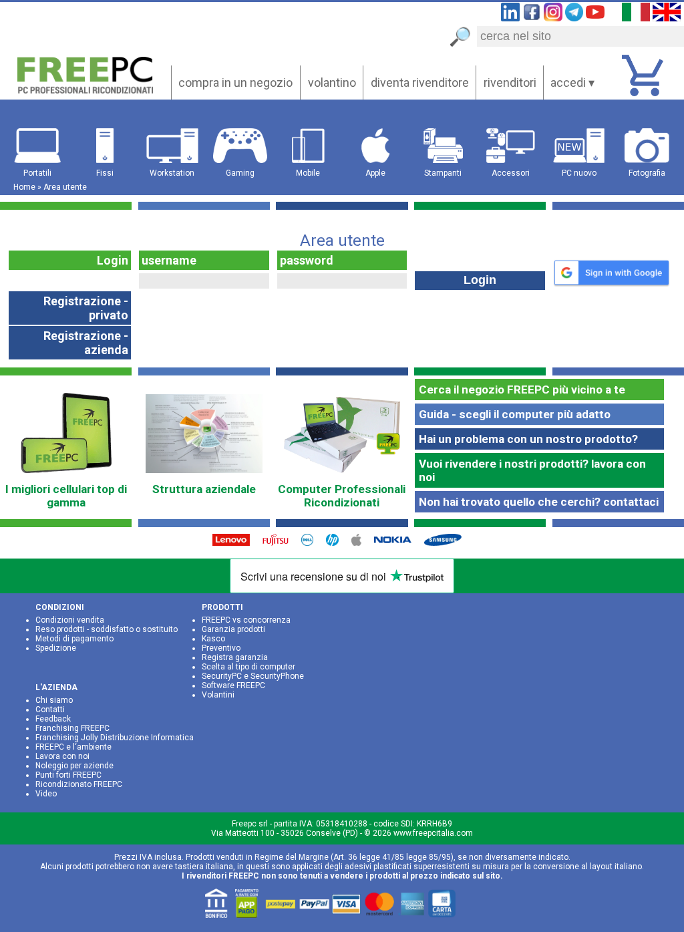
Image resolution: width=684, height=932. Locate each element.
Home (24, 187)
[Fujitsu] (281, 543)
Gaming (240, 173)
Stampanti (443, 173)
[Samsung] (447, 543)
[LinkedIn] (510, 17)
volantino (332, 82)
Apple (375, 173)
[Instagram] (553, 17)
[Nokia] (397, 543)
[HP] (337, 543)
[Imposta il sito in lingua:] (636, 17)
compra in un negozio (235, 82)
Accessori (511, 173)
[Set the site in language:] (667, 17)
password (306, 260)
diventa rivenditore (420, 82)
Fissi (105, 173)
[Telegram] (574, 17)
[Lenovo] (235, 543)
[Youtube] (595, 17)
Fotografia (647, 173)
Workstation (172, 173)
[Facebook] (531, 17)
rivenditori (510, 82)
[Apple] (361, 543)
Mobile (308, 173)
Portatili (37, 173)
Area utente (65, 187)
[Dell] (312, 543)
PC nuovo (579, 173)
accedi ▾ (572, 82)
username (169, 260)
